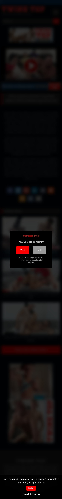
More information (31, 494)
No (39, 250)
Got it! (31, 488)
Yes (22, 250)
